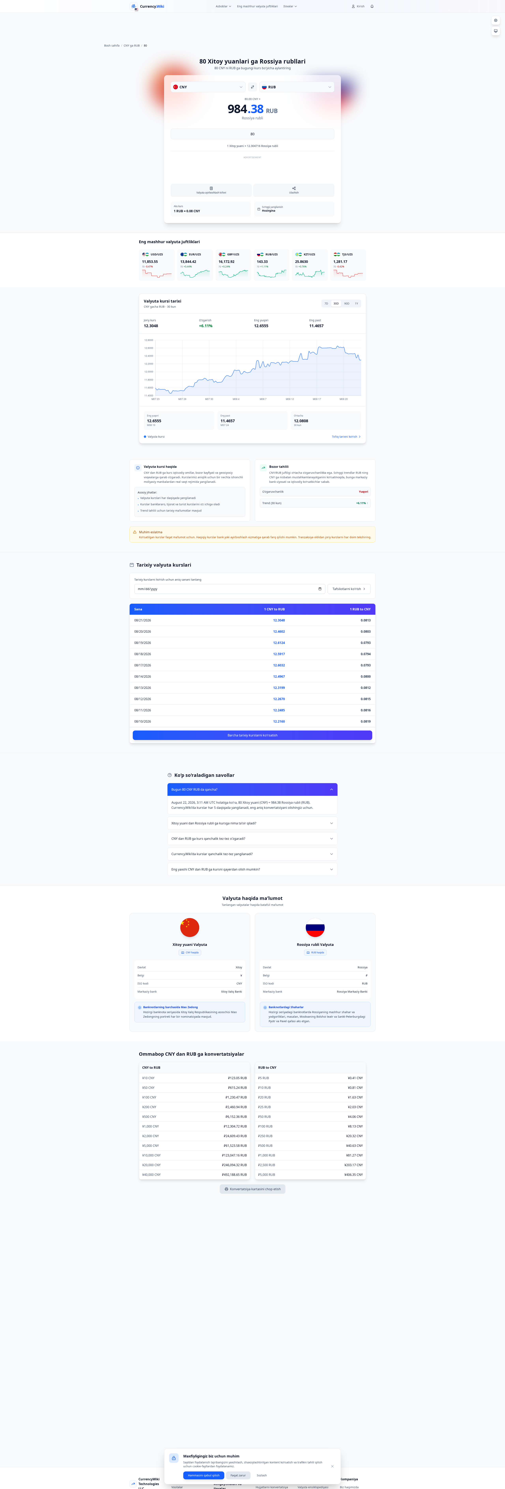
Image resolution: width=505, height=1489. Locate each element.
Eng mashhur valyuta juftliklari (257, 6)
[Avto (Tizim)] (495, 30)
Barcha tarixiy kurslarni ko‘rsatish (253, 735)
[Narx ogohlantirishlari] (372, 6)
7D (326, 303)
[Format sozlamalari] (495, 20)
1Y (356, 303)
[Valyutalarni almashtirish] (252, 87)
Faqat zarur (238, 1475)
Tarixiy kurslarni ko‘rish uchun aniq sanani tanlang (167, 579)
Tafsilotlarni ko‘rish (347, 589)
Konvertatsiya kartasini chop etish (255, 1189)
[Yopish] (332, 1466)
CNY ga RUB (132, 45)
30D (336, 303)
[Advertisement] (252, 26)
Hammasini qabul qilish (204, 1475)
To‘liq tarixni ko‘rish (344, 436)
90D (346, 303)
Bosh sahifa (112, 45)
